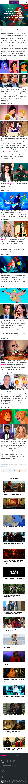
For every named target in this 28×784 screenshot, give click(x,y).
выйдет (3, 239)
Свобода (3, 770)
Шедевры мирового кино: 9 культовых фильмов (14, 527)
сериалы (23, 464)
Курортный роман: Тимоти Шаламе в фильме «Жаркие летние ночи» (13, 613)
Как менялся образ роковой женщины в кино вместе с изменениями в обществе (14, 698)
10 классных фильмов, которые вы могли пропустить (13, 629)
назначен (16, 214)
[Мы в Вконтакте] (2, 776)
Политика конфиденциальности (8, 765)
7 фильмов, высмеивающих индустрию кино (11, 663)
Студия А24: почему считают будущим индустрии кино (14, 579)
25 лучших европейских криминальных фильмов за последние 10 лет (14, 715)
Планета (3, 772)
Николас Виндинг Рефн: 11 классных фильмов (13, 544)
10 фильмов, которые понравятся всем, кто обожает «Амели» (13, 749)
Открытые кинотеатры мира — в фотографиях (12, 510)
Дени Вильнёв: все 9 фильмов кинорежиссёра (12, 732)
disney (3, 464)
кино (14, 21)
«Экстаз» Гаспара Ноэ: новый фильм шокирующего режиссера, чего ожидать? (13, 562)
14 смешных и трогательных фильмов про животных (14, 646)
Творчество (4, 768)
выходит (15, 87)
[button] (2, 781)
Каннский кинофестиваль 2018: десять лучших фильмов (14, 680)
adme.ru (25, 460)
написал (3, 364)
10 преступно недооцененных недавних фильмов (12, 596)
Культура (3, 771)
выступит (11, 151)
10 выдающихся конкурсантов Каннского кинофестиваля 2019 (12, 493)
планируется (10, 183)
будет (10, 277)
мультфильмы (15, 464)
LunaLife (3, 755)
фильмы (4, 466)
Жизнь (2, 769)
